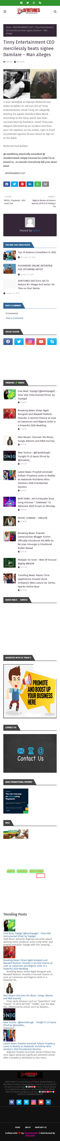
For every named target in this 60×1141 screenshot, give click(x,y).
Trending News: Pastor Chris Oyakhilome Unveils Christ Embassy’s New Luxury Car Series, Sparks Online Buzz (37, 581)
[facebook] (21, 3)
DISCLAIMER (36, 871)
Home (8, 27)
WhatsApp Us (40, 1127)
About (28, 1127)
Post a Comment (14, 318)
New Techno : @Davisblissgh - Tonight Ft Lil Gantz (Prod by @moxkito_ (35, 456)
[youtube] (41, 341)
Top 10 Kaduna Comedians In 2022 (37, 252)
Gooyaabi (30, 1135)
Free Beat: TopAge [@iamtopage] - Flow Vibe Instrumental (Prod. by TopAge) (37, 395)
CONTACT (22, 871)
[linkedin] (48, 1102)
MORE (40, 876)
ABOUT (10, 871)
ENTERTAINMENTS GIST (23, 27)
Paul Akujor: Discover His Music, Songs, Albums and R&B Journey (36, 439)
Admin (9, 61)
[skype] (39, 3)
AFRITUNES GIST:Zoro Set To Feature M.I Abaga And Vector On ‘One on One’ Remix (36, 284)
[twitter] (28, 3)
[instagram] (34, 3)
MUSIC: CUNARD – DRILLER (32, 517)
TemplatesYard (31, 1133)
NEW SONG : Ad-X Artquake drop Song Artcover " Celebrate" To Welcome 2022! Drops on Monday (36, 502)
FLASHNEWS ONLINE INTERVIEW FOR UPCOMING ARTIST (35, 267)
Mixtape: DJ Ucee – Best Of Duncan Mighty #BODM (37, 561)
